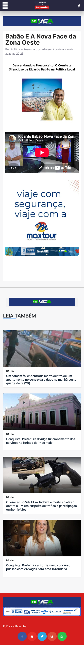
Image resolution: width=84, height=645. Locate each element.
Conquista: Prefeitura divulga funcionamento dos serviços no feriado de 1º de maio (40, 441)
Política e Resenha (23, 49)
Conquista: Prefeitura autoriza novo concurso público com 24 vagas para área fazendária (38, 567)
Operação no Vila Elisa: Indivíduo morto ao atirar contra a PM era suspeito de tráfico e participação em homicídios (41, 505)
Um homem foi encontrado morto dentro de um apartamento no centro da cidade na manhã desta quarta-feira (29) (41, 379)
